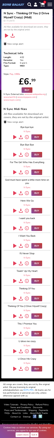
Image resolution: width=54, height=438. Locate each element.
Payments (43, 410)
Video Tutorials (11, 404)
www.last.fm (10, 97)
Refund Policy (42, 404)
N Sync (27, 131)
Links (25, 413)
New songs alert (15, 43)
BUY (27, 90)
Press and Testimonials (15, 410)
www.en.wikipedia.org (34, 94)
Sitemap (27, 416)
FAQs (7, 413)
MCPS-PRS (28, 390)
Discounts (37, 407)
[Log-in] (35, 5)
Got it (34, 434)
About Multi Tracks (39, 413)
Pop (11, 74)
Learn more (22, 434)
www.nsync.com (11, 100)
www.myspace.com (26, 97)
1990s (17, 74)
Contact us (15, 416)
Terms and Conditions (20, 407)
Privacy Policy (27, 404)
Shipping (32, 410)
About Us (16, 413)
